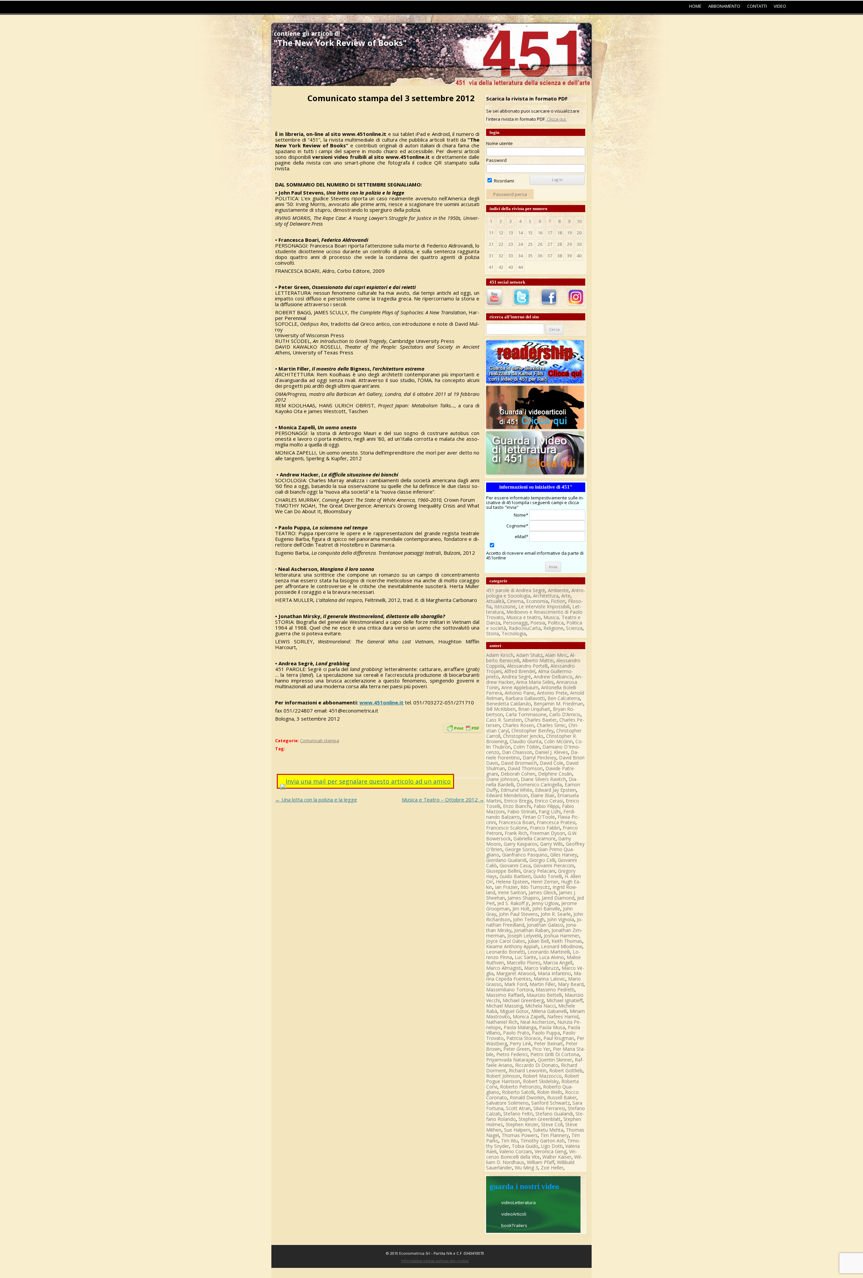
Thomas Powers (520, 1135)
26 (540, 244)
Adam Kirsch (499, 655)
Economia (537, 601)
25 (530, 244)
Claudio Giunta (525, 741)
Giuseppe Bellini (503, 871)
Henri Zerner (544, 881)
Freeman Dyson (547, 833)
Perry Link (520, 1043)
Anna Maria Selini (535, 682)
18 (559, 233)
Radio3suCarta (525, 628)
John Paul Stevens (518, 914)
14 (520, 233)
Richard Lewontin (527, 1070)
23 (510, 244)
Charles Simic (551, 725)
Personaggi (515, 622)
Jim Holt (521, 908)
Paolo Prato (516, 1032)
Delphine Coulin (555, 774)
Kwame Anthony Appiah (512, 946)
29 (569, 244)
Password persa (510, 194)
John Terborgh (528, 919)
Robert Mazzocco (542, 1076)
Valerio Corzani (515, 1151)
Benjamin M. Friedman (558, 703)
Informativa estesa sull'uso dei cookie (435, 1260)
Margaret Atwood (515, 973)
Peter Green (516, 1049)
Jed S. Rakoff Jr (513, 903)
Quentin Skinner (555, 1059)
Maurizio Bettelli (544, 995)
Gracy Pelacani (539, 871)
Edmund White (516, 790)
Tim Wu (509, 1140)
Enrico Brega (518, 800)
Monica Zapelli (528, 1016)
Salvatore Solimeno (507, 1103)
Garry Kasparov (520, 844)
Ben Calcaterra (563, 698)
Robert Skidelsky (541, 1081)
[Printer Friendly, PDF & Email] (463, 729)
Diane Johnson (502, 779)
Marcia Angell (557, 962)
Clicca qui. (556, 119)
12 (501, 233)
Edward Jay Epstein (555, 790)
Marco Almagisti (504, 968)
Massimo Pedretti (555, 989)
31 (491, 256)
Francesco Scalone (506, 827)
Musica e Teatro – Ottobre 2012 (443, 799)
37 (549, 256)
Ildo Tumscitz (535, 887)
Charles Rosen (518, 725)
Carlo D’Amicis (565, 714)
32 (501, 256)
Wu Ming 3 (526, 1167)
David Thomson (525, 768)
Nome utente (499, 143)
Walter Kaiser (556, 1157)
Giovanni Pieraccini (553, 865)
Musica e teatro (523, 617)
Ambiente (558, 590)
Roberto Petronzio (520, 1086)
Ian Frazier (506, 887)
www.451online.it (381, 702)
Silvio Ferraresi (549, 1108)
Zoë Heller (552, 1167)
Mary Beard (571, 984)
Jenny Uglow (545, 903)
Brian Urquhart (534, 709)
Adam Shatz (529, 655)
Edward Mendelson (507, 795)
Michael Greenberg (523, 1000)
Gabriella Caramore (534, 838)
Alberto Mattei (538, 660)
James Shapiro (523, 898)
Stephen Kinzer (522, 1124)
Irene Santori (512, 892)
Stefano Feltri (518, 1113)
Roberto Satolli (518, 1092)
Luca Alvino (551, 957)
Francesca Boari (516, 822)
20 (579, 233)
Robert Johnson (503, 1076)
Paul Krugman (558, 1038)
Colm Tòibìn (526, 747)
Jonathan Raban (531, 930)
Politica (556, 622)
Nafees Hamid (562, 1016)
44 (520, 267)
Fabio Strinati (521, 811)
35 (530, 256)
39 (569, 256)
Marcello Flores (523, 962)
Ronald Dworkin (527, 1097)
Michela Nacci (540, 1006)
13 (510, 233)
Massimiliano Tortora (509, 989)
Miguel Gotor (514, 1011)
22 (501, 244)
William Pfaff (540, 1162)
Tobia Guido (525, 1146)
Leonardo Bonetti (505, 952)
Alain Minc (556, 655)
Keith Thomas (567, 941)
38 (559, 256)
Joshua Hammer (561, 935)
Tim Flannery (554, 1135)
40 (579, 256)
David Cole (551, 763)
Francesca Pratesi (556, 822)
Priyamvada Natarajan (510, 1059)
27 (549, 244)
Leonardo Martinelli (549, 952)
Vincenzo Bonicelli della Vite (531, 1154)
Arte (565, 595)
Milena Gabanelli (549, 1011)
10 (579, 221)
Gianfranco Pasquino (524, 854)
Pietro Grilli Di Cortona (554, 1054)
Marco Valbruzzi (541, 968)
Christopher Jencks (523, 736)
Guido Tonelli (547, 876)
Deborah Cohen (518, 774)
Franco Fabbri (545, 827)
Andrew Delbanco (553, 676)
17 (549, 233)
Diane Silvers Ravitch (543, 779)
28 (559, 244)
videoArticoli (513, 1214)
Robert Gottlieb (566, 1070)
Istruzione (505, 606)
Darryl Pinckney (539, 757)
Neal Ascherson (537, 1022)
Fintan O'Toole (539, 817)
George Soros (520, 849)
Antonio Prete (552, 693)
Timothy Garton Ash (542, 1140)
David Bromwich (519, 763)
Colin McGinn (558, 741)
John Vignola (560, 919)
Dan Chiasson (517, 752)
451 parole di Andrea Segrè (515, 590)
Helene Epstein (512, 881)
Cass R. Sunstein (504, 720)
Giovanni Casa (515, 865)
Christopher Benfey (532, 730)
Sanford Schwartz (550, 1103)
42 (501, 267)
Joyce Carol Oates (505, 941)
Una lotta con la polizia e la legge (316, 799)
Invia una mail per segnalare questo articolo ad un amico (368, 781)
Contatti (757, 6)
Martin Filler (542, 984)
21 (491, 244)
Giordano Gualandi (506, 860)
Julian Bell (538, 941)
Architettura (546, 595)
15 (530, 233)
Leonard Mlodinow (561, 946)
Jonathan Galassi (545, 925)
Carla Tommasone (526, 714)
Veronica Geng (550, 1151)
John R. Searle (556, 914)
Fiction (558, 601)
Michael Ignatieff (564, 1000)
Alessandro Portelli (527, 666)
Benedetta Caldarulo (508, 703)
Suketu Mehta (548, 1130)
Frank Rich (516, 833)
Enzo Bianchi (517, 806)
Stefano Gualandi (554, 1113)
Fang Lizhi (550, 811)
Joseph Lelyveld (524, 935)
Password (496, 160)
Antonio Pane (519, 693)
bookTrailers (514, 1225)
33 (510, 256)
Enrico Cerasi (549, 800)
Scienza (574, 628)
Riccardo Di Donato (536, 1065)
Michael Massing (504, 1006)
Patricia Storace (523, 1038)
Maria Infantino (554, 973)
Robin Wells (549, 1092)
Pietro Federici (512, 1054)
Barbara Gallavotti (525, 698)
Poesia (537, 622)
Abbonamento (724, 6)
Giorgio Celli (542, 860)
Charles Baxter (541, 720)
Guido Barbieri (515, 876)
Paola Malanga (520, 1027)
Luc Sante (525, 957)
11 (491, 233)
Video (780, 6)
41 (491, 267)
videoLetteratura (518, 1202)
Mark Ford (515, 984)
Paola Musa (552, 1027)
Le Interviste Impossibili (544, 606)
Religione (553, 628)
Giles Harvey (563, 854)
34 (520, 256)
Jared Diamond (558, 898)
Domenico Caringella (539, 784)
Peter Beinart (548, 1043)
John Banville (546, 908)
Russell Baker (561, 1097)
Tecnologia (514, 633)
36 (540, 256)
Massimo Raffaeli (505, 995)
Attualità (495, 601)
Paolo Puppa (546, 1032)
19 (569, 233)
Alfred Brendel (519, 671)
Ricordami (503, 181)
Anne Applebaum (519, 687)
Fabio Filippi (546, 806)
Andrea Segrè (516, 676)
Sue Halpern (517, 1130)
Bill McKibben (500, 709)
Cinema (515, 601)
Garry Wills (551, 844)
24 (520, 244)
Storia (492, 633)
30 (579, 244)
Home (695, 6)
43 (510, 267)
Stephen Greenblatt (539, 1119)
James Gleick (542, 892)
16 (540, 233)
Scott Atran (518, 1108)
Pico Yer (541, 1049)
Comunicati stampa (319, 740)
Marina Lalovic (549, 979)
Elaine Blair (543, 795)
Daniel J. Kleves (551, 752)
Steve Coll (552, 1124)
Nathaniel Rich (501, 1022)
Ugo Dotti (552, 1146)
